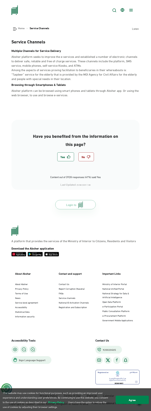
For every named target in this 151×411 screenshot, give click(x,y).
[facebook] (117, 360)
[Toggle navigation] (130, 10)
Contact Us (64, 284)
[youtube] (99, 360)
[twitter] (108, 360)
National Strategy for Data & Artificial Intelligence (115, 295)
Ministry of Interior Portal (114, 284)
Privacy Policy (22, 288)
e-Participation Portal (112, 306)
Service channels (67, 298)
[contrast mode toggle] (15, 349)
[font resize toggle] (24, 349)
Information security (25, 316)
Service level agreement (26, 302)
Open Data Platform (111, 302)
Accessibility (21, 307)
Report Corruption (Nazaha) (72, 288)
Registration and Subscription (73, 307)
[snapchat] (125, 360)
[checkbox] (65, 156)
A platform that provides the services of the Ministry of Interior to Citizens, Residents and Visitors (73, 241)
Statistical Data (22, 312)
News (17, 298)
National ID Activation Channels (74, 302)
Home (21, 28)
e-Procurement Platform (114, 315)
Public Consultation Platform (115, 311)
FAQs (61, 293)
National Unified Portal (113, 288)
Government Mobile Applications (117, 320)
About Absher (21, 284)
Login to (71, 204)
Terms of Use (21, 293)
